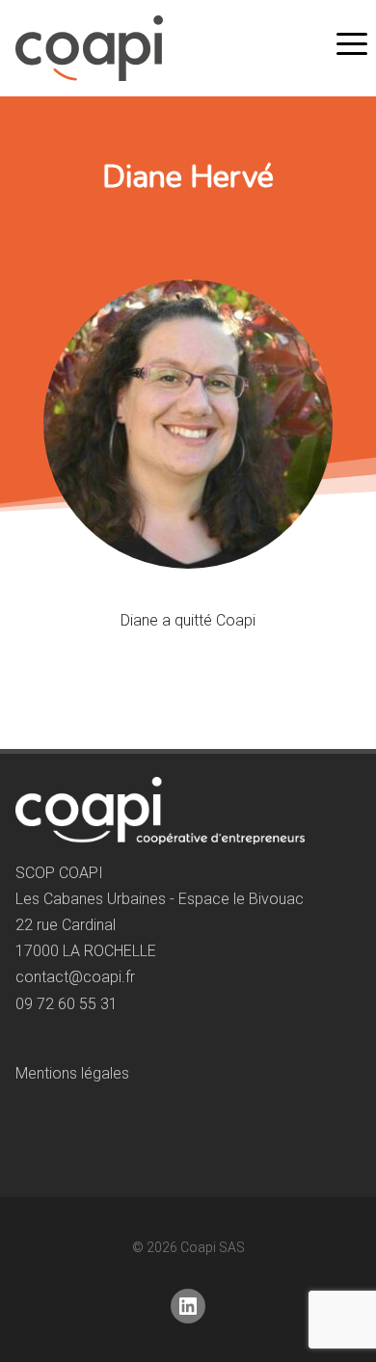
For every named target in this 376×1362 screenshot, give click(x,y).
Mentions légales (72, 1073)
